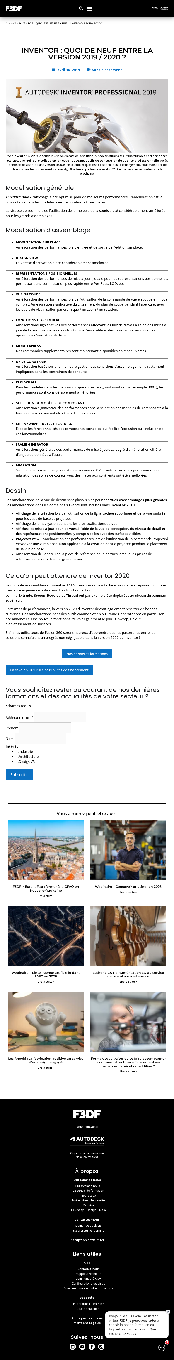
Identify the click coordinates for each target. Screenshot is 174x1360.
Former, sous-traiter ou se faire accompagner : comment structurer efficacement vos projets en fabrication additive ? (128, 1062)
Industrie (26, 751)
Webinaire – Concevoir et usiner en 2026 (128, 887)
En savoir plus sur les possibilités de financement (49, 670)
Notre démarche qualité (88, 1200)
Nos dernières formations (87, 653)
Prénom (12, 728)
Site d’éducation (88, 1309)
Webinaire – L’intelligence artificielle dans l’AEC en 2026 (45, 975)
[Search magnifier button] (81, 8)
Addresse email (19, 717)
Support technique (88, 1274)
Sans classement (107, 70)
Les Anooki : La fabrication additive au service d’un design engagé (46, 1060)
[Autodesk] (87, 1142)
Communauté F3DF (88, 1278)
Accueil (11, 23)
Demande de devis (88, 1225)
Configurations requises (88, 1283)
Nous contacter (87, 1127)
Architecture (29, 756)
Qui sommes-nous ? (88, 1186)
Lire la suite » (45, 896)
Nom (10, 738)
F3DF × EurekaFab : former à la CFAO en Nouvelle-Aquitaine (46, 888)
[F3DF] (87, 1115)
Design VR (27, 761)
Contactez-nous (88, 1269)
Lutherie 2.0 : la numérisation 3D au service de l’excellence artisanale (128, 975)
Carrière (88, 1205)
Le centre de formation (88, 1191)
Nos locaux (88, 1195)
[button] (89, 8)
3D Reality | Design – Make (88, 1210)
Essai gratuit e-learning (88, 1230)
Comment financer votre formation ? (88, 1288)
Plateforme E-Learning (88, 1304)
